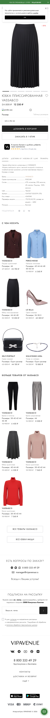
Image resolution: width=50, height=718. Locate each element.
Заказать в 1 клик (25, 136)
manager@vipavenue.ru (27, 572)
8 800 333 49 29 (30, 567)
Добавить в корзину (25, 128)
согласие (13, 619)
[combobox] (25, 121)
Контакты (24, 672)
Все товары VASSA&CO (25, 529)
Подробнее (36, 2)
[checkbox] (24, 622)
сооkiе (35, 13)
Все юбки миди (25, 539)
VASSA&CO (29, 176)
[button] (5, 91)
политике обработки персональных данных (21, 625)
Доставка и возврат (25, 676)
